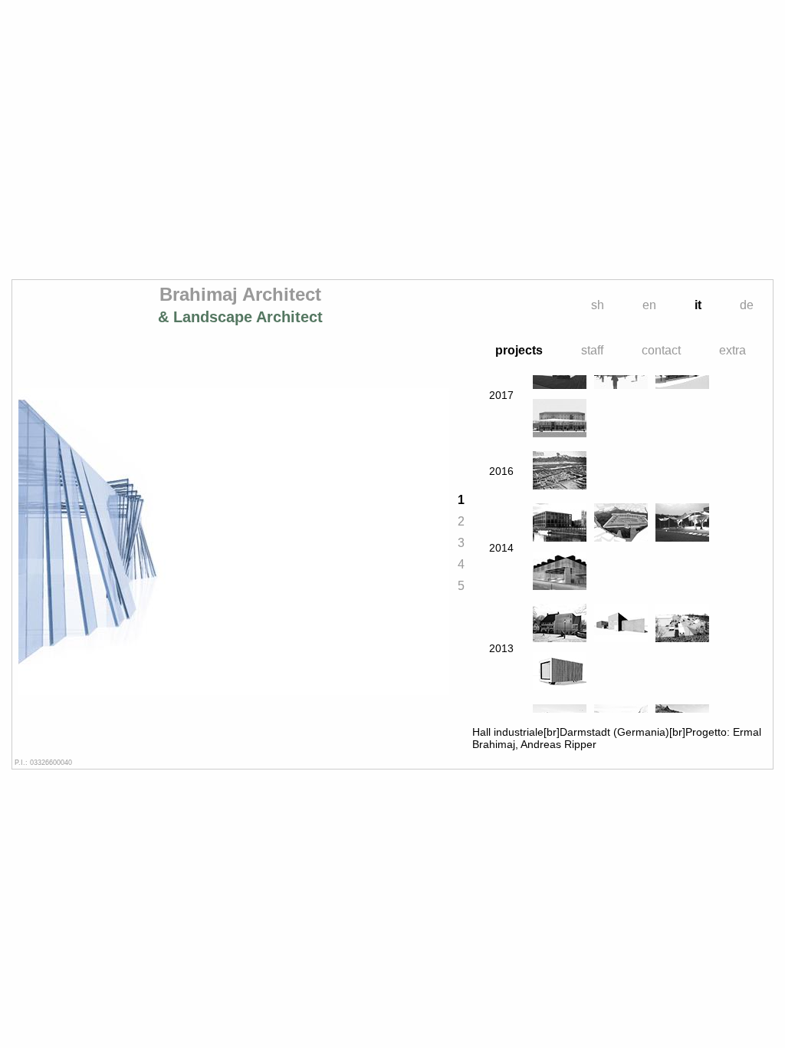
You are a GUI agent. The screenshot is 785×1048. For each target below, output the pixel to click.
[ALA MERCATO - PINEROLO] (559, 419)
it (698, 304)
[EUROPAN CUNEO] (559, 471)
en (649, 304)
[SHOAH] (559, 572)
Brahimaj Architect (240, 304)
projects (519, 350)
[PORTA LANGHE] (682, 624)
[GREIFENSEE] (559, 624)
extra (732, 350)
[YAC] (621, 624)
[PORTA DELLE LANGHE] (682, 523)
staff (592, 350)
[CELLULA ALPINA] (559, 672)
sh (597, 304)
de (747, 304)
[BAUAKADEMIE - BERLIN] (559, 523)
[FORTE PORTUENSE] (621, 523)
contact (661, 350)
